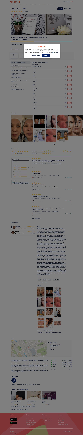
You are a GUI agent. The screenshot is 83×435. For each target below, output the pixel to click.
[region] (42, 51)
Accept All (45, 55)
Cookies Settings (36, 55)
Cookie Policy (55, 52)
